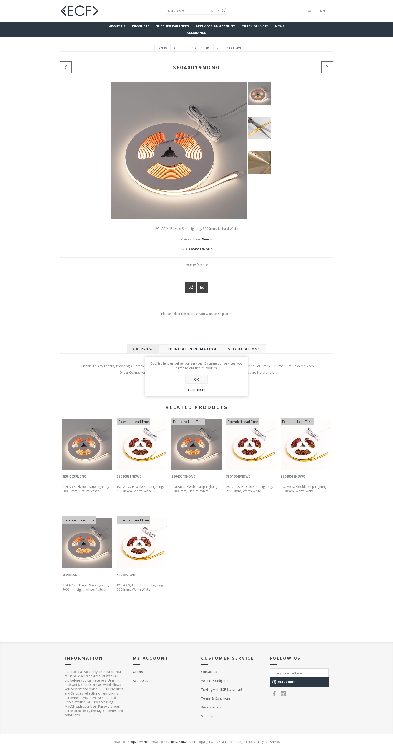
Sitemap (207, 716)
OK (196, 379)
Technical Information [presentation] (190, 349)
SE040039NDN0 (74, 476)
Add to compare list (190, 287)
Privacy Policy (211, 707)
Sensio (207, 239)
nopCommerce (139, 742)
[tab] (143, 349)
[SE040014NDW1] (66, 67)
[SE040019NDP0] (327, 67)
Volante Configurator (216, 680)
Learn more (196, 389)
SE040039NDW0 (129, 476)
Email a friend (202, 287)
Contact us (209, 672)
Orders (138, 672)
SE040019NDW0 (293, 476)
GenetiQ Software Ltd (181, 742)
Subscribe (287, 682)
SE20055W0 (126, 575)
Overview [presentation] (143, 349)
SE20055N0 (70, 575)
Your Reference (196, 265)
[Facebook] (274, 693)
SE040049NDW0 (238, 476)
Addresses (140, 680)
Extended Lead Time (133, 421)
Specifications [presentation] (244, 349)
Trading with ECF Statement (221, 689)
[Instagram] (283, 693)
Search (223, 10)
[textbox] (187, 10)
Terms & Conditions (216, 698)
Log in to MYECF (317, 11)
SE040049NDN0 (183, 476)
